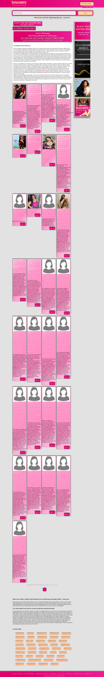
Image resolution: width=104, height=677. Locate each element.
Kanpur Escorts (62, 641)
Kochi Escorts (63, 652)
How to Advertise (29, 673)
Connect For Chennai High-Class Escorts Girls (34, 274)
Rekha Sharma (63, 102)
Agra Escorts (30, 633)
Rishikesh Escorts (65, 645)
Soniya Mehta (48, 91)
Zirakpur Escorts (32, 652)
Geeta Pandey (33, 211)
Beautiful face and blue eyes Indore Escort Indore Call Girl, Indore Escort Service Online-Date (63, 480)
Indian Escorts (45, 69)
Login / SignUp (88, 7)
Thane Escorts (61, 656)
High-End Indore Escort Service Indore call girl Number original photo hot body (19, 545)
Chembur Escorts (31, 664)
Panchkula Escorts (20, 652)
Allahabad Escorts (54, 633)
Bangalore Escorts (66, 633)
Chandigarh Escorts (44, 649)
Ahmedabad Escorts (41, 633)
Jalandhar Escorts (40, 641)
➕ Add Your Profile (86, 3)
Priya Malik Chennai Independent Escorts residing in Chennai (62, 156)
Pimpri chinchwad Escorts (34, 660)
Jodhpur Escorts (52, 641)
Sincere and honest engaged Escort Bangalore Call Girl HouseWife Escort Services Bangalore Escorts (18, 415)
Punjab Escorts (54, 664)
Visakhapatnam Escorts (62, 660)
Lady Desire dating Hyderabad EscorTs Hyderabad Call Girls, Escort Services (18, 481)
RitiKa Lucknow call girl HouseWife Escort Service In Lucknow (49, 281)
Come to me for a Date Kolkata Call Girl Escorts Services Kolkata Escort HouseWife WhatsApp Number (19, 343)
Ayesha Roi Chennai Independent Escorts (33, 99)
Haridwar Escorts (66, 637)
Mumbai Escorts (19, 664)
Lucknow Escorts (56, 649)
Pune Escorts (29, 656)
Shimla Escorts (50, 656)
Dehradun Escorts (20, 637)
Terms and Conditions (42, 673)
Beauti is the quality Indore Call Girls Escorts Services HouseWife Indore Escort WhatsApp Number (33, 343)
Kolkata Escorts (19, 645)
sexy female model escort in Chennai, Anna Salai (19, 105)
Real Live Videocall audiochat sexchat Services (46, 156)
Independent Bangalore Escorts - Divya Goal (18, 214)
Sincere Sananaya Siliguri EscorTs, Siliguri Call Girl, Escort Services (47, 411)
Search (85, 13)
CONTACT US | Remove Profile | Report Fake (78, 673)
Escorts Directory (18, 673)
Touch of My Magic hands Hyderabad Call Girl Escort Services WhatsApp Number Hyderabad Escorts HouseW (48, 345)
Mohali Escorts (67, 649)
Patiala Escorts (19, 656)
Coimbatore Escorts (20, 660)
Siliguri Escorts (43, 652)
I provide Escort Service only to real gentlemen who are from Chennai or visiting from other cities (63, 219)
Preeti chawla (19, 152)
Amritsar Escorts (19, 633)
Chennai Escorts (32, 649)
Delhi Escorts (31, 637)
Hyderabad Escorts (20, 649)
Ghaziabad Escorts (42, 637)
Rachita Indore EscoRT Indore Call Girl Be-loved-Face (63, 281)
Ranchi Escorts (39, 656)
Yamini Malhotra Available (31, 146)
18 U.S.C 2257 (61, 673)
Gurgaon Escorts (54, 637)
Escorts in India (24, 51)
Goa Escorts (53, 652)
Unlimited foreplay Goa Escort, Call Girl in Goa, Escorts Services (33, 479)
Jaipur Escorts (29, 641)
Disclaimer (53, 673)
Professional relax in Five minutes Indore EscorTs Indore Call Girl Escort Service (62, 412)
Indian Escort (58, 53)
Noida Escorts (54, 645)
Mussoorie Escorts (43, 645)
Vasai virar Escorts (48, 660)
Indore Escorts (19, 641)
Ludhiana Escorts (31, 645)
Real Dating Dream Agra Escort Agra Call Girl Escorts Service (47, 479)
